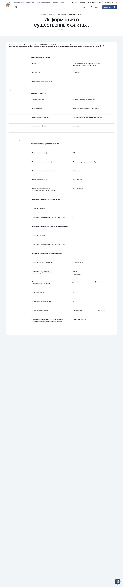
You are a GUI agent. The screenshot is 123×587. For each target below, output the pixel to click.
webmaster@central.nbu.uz (94, 117)
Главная (43, 14)
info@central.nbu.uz (79, 117)
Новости (52, 14)
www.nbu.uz (76, 126)
